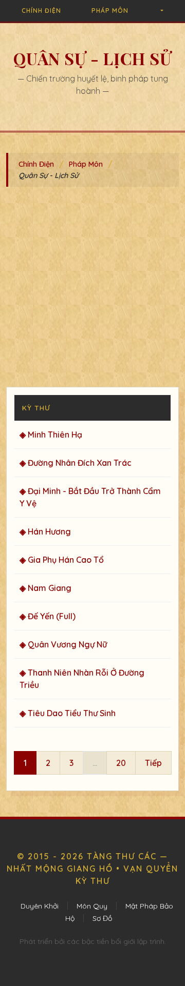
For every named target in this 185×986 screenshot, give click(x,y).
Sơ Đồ (102, 918)
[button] (161, 11)
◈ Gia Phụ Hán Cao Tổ (62, 560)
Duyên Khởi (40, 906)
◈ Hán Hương (45, 531)
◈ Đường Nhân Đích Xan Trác (76, 463)
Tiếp (153, 763)
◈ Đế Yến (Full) (48, 616)
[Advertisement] (92, 289)
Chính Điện (41, 10)
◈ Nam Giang (45, 588)
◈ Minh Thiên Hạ (51, 434)
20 (121, 763)
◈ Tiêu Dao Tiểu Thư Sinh (68, 713)
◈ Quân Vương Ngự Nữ (63, 644)
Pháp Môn (109, 10)
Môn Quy (92, 906)
